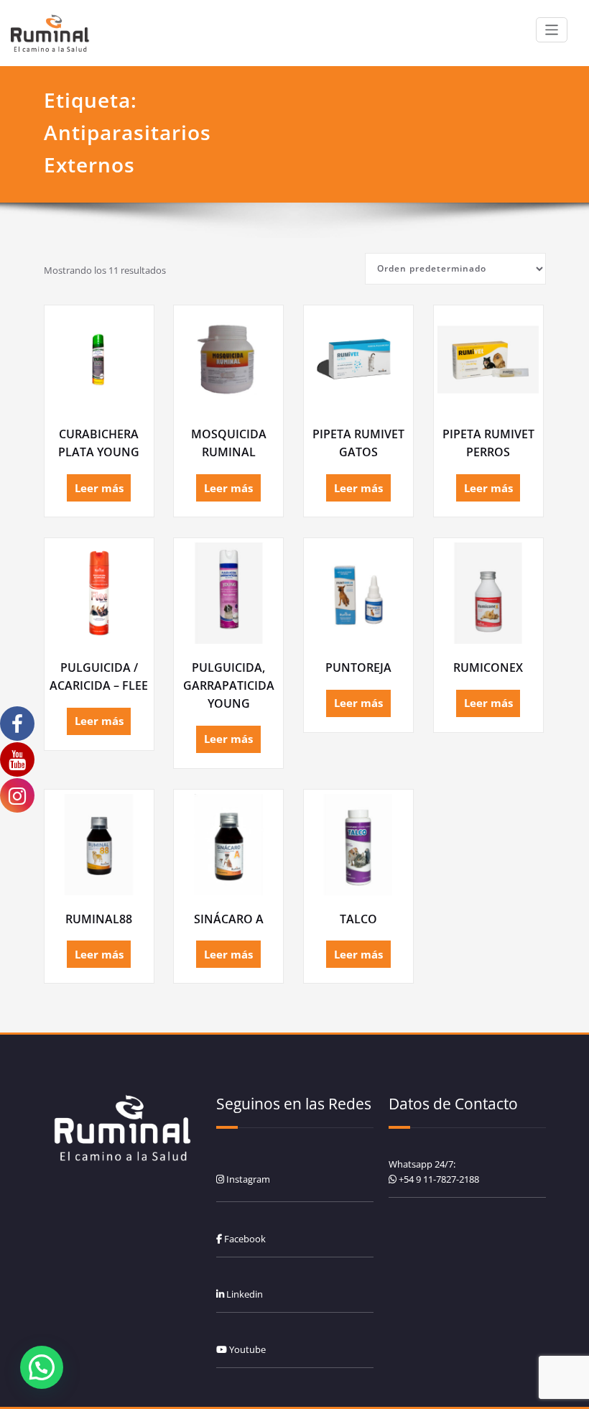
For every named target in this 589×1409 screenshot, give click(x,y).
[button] (41, 1367)
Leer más (99, 488)
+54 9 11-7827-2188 (439, 1179)
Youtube (246, 1349)
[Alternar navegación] (552, 29)
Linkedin (243, 1294)
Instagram (247, 1179)
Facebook (244, 1238)
